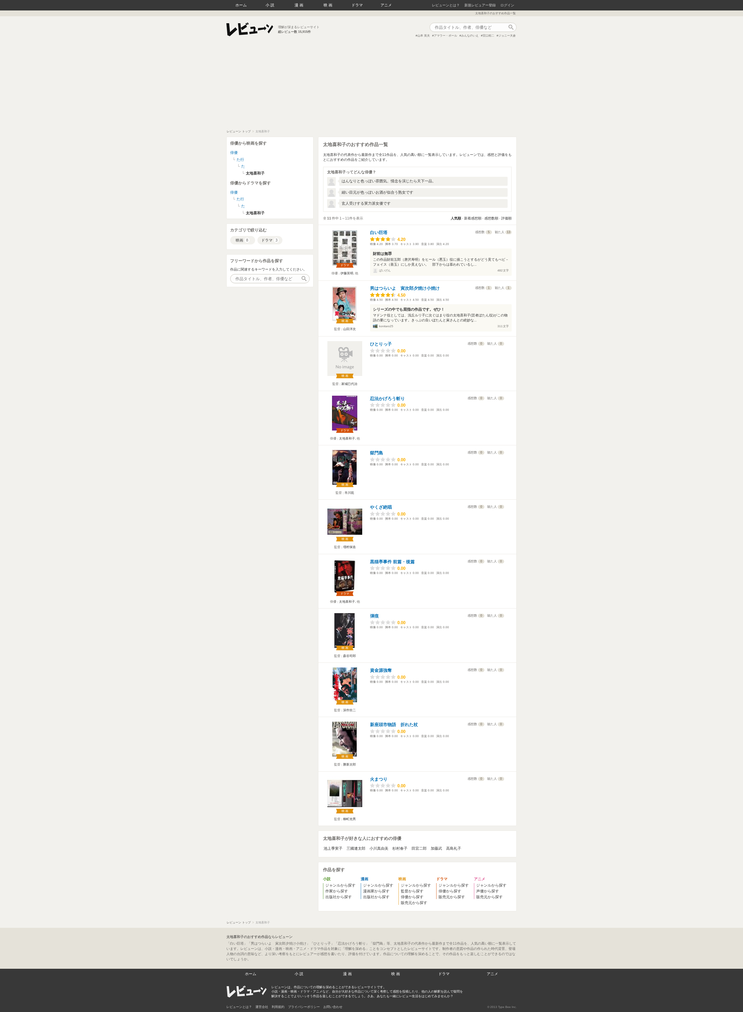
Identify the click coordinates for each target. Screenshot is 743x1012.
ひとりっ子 (381, 343)
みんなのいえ (470, 35)
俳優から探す (412, 897)
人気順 (456, 218)
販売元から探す (414, 903)
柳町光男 (349, 819)
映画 (328, 5)
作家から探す (336, 891)
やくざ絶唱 (381, 507)
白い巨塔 (378, 232)
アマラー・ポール (445, 35)
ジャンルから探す (340, 885)
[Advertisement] (371, 86)
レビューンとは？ (446, 5)
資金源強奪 (381, 670)
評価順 (506, 218)
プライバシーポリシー (304, 1007)
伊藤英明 (346, 273)
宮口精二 (488, 35)
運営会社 (261, 1007)
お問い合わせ (332, 1007)
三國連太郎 (356, 848)
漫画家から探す (376, 891)
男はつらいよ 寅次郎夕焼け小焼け (405, 288)
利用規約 (278, 1007)
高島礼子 (453, 848)
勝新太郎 (349, 764)
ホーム (241, 5)
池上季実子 (333, 848)
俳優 (234, 152)
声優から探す (487, 891)
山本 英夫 (423, 35)
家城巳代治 (349, 384)
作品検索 (511, 27)
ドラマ (357, 5)
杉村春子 (399, 848)
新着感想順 (472, 218)
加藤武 (436, 848)
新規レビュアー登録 (480, 5)
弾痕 (374, 615)
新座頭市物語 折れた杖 (394, 724)
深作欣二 (349, 710)
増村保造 (349, 547)
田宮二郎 (419, 848)
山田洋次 (349, 329)
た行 (240, 159)
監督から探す (412, 891)
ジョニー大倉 (507, 35)
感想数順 (491, 218)
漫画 (299, 5)
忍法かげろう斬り (387, 398)
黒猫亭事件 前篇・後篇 (392, 561)
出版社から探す (338, 897)
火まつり (378, 779)
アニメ (386, 5)
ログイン (507, 5)
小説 (270, 5)
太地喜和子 (347, 438)
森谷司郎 (349, 656)
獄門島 (376, 452)
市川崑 (349, 492)
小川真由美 (378, 848)
